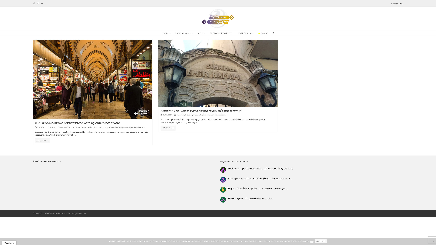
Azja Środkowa (57, 127)
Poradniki (188, 115)
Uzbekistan (113, 127)
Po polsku (71, 127)
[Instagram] (38, 3)
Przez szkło (98, 127)
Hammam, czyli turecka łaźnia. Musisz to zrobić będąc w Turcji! (201, 110)
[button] (273, 33)
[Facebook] (34, 3)
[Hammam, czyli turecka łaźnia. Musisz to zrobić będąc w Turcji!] (218, 73)
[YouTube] (41, 3)
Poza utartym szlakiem (84, 127)
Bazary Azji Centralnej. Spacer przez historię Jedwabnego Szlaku (77, 123)
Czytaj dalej (42, 140)
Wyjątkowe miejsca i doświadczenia (132, 127)
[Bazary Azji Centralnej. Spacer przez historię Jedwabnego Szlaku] (92, 79)
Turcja (105, 127)
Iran (65, 127)
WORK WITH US (397, 3)
